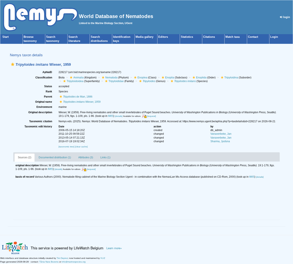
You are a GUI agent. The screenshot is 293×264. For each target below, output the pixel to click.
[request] (151, 116)
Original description (40, 112)
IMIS (110, 116)
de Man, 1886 (77, 96)
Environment (44, 106)
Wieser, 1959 (82, 101)
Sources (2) (24, 157)
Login (274, 36)
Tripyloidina (231, 77)
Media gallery (144, 36)
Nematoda (111, 77)
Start (5, 36)
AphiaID (47, 72)
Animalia (78, 77)
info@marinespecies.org (74, 262)
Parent (48, 96)
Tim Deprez (62, 258)
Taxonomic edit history (38, 126)
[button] (12, 64)
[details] (118, 116)
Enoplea (142, 77)
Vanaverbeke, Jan (220, 133)
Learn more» (114, 248)
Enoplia (169, 77)
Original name (43, 101)
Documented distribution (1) (55, 157)
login (286, 17)
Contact (253, 36)
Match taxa (232, 36)
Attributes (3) (85, 157)
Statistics (187, 36)
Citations (209, 36)
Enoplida (201, 77)
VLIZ (102, 258)
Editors (163, 36)
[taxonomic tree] (67, 146)
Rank (49, 91)
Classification (43, 77)
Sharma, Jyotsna (220, 141)
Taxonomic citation (40, 121)
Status (48, 86)
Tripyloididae (116, 81)
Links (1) (105, 157)
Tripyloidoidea (75, 81)
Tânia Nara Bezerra (49, 262)
